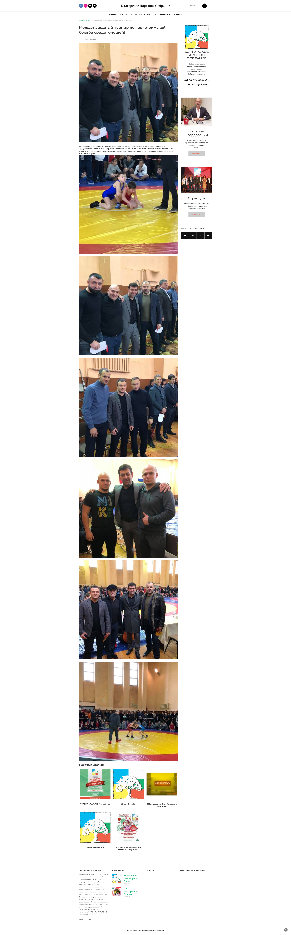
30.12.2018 (84, 39)
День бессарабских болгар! (131, 891)
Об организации (161, 14)
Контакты (178, 14)
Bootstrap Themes (156, 930)
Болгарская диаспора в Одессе (130, 878)
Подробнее (197, 214)
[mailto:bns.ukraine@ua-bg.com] (208, 235)
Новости (123, 14)
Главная (112, 14)
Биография (197, 154)
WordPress (142, 930)
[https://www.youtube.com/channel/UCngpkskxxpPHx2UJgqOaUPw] (200, 235)
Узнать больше (85, 919)
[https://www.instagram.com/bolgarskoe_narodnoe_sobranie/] (193, 235)
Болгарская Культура (140, 14)
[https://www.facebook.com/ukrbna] (185, 235)
